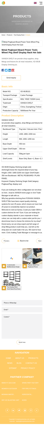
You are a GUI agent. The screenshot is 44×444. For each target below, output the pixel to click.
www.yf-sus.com (8, 383)
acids (24, 400)
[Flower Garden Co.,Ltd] (3, 3)
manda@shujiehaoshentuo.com (25, 421)
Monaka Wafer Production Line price (11, 395)
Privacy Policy (28, 368)
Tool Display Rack (19, 35)
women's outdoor (9, 388)
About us (19, 358)
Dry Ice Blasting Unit (10, 400)
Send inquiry (11, 78)
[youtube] (25, 410)
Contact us (31, 363)
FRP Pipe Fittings (29, 388)
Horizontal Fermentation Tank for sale (30, 395)
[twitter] (19, 410)
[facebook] (7, 410)
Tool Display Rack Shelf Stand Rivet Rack (13, 288)
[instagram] (31, 410)
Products (9, 35)
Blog (19, 363)
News (9, 363)
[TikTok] (37, 410)
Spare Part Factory (30, 383)
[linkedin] (13, 410)
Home (3, 35)
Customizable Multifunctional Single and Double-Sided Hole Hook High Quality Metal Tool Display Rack (13, 266)
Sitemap (13, 368)
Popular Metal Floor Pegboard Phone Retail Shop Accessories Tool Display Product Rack (34, 266)
